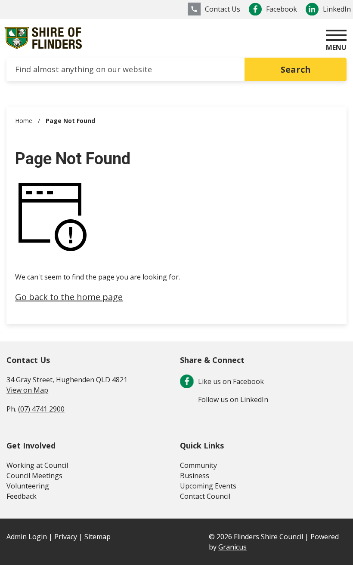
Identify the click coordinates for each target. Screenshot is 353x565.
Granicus (232, 547)
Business (194, 475)
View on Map (27, 390)
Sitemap (97, 536)
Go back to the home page (69, 297)
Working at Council (37, 465)
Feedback (21, 496)
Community (198, 465)
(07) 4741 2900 (41, 409)
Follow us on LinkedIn (233, 399)
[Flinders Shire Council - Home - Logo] (43, 38)
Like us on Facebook (231, 381)
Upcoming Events (208, 486)
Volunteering (27, 486)
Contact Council (205, 496)
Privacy (65, 536)
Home (23, 121)
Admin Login (26, 536)
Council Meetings (34, 475)
